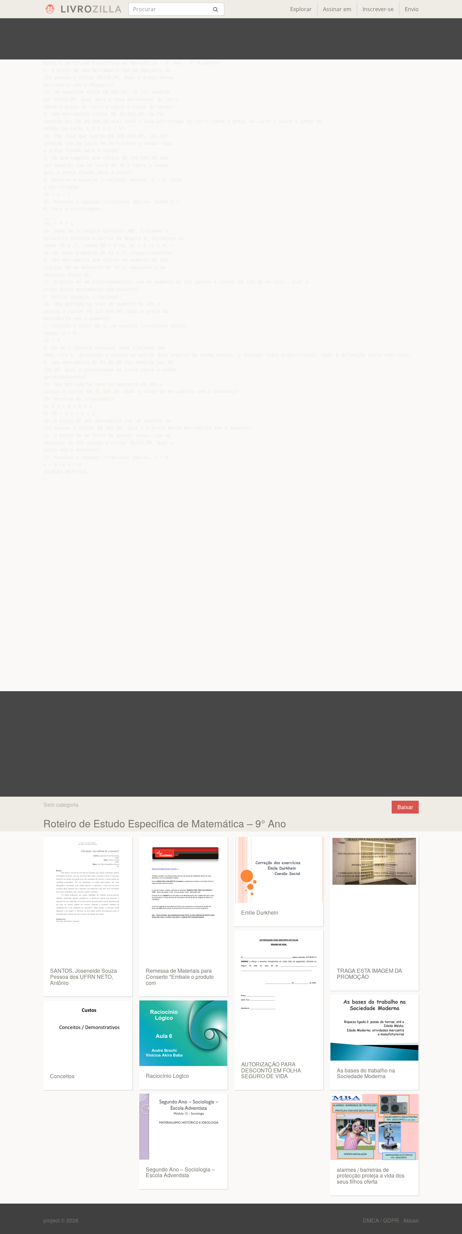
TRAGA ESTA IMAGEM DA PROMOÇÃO (369, 974)
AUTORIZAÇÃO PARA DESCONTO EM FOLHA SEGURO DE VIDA (271, 1070)
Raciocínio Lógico (167, 1076)
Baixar (405, 807)
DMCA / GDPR (381, 1220)
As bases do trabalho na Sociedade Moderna (366, 1073)
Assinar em (337, 9)
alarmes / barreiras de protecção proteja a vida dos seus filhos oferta (371, 1175)
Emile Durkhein (259, 912)
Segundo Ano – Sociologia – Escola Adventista (180, 1172)
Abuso (411, 1220)
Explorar (301, 9)
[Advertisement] (231, 39)
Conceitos (62, 1076)
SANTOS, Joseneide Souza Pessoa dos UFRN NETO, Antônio (83, 976)
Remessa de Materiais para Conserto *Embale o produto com (180, 976)
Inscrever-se (378, 9)
